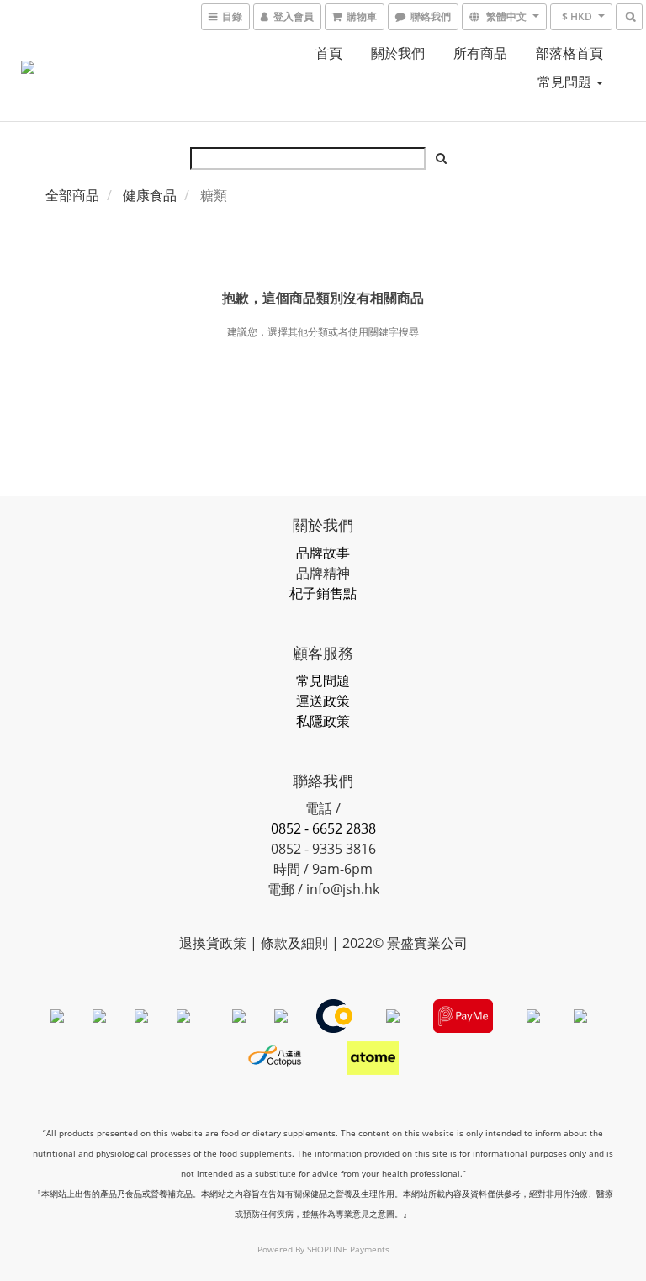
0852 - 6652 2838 (323, 828)
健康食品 (150, 195)
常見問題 (566, 81)
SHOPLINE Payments (348, 1249)
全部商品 (72, 195)
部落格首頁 (569, 53)
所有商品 (480, 53)
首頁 (328, 53)
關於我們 (398, 53)
